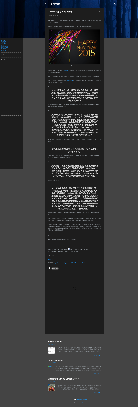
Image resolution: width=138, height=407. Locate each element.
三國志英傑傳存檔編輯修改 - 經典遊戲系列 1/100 (63, 379)
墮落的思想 (55, 268)
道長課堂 (3, 48)
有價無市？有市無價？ (55, 341)
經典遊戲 (3, 42)
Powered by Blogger (81, 399)
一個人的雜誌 (54, 4)
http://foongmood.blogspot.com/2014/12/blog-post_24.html (70, 263)
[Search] (115, 4)
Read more (97, 355)
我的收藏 (3, 50)
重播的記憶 (70, 80)
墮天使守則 (4, 47)
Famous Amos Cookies (55, 360)
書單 (2, 45)
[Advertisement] (111, 32)
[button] (100, 12)
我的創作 (3, 43)
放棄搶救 (66, 71)
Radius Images (84, 402)
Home (3, 40)
